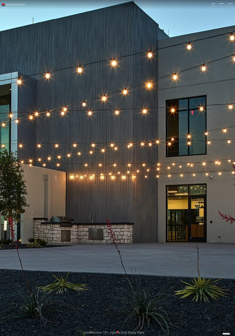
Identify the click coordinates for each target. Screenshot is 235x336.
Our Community (229, 6)
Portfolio (221, 3)
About (213, 3)
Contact (230, 3)
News (221, 6)
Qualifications (213, 6)
